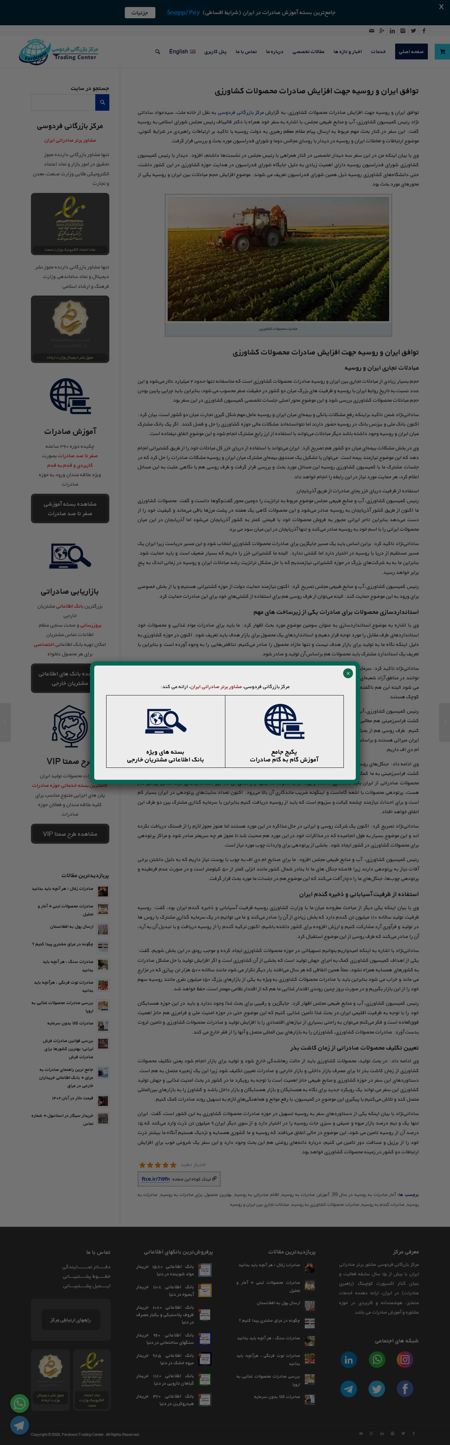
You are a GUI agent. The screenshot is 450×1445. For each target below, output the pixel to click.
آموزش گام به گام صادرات (284, 759)
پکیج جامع (284, 752)
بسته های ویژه (166, 752)
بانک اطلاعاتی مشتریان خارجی (165, 759)
